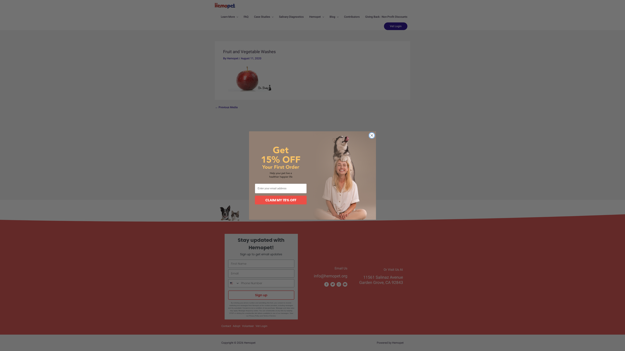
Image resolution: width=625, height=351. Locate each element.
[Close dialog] (372, 135)
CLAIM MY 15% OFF (280, 200)
